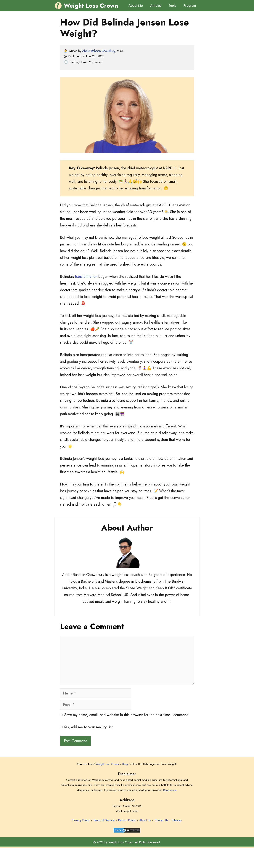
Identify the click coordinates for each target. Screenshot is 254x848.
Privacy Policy (81, 820)
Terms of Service (103, 820)
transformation (86, 276)
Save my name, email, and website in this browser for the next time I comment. (126, 715)
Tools (172, 5)
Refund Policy (127, 820)
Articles (155, 5)
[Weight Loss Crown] (58, 5)
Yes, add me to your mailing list (87, 727)
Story (125, 764)
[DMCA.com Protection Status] (127, 832)
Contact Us (161, 820)
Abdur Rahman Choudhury (98, 51)
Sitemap (177, 820)
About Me (135, 5)
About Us (145, 820)
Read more (169, 790)
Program (189, 5)
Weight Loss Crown (91, 5)
